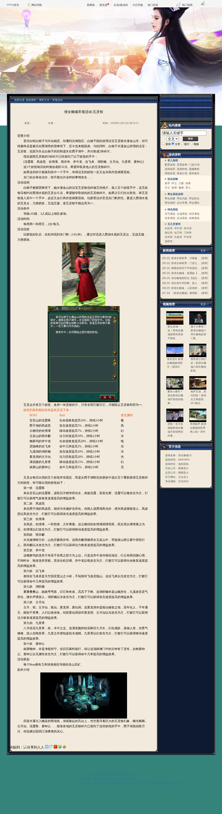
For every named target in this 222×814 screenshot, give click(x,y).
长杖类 (169, 228)
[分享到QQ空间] (64, 747)
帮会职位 (194, 198)
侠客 (188, 183)
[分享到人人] (33, 747)
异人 (188, 187)
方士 (167, 187)
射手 (167, 183)
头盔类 (178, 237)
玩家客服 (175, 783)
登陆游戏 (170, 173)
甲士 (174, 183)
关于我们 (152, 783)
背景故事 (182, 164)
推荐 (204, 258)
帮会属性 (194, 202)
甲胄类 (188, 237)
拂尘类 (169, 232)
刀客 (181, 183)
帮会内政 (182, 198)
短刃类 (178, 232)
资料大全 (44, 100)
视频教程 (194, 169)
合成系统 (182, 213)
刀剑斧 (188, 232)
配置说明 (170, 164)
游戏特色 (182, 169)
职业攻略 (173, 179)
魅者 (181, 187)
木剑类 (169, 237)
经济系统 (194, 213)
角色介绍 (182, 173)
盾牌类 (169, 241)
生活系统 (182, 218)
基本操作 (194, 173)
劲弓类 (188, 228)
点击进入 (183, 477)
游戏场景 (170, 169)
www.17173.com (107, 774)
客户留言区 (128, 778)
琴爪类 (178, 228)
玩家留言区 (100, 778)
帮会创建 (170, 198)
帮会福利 (170, 202)
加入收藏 (163, 783)
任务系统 (170, 218)
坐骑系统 (194, 218)
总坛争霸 (182, 202)
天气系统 (170, 213)
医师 (174, 187)
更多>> (205, 304)
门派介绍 (194, 164)
